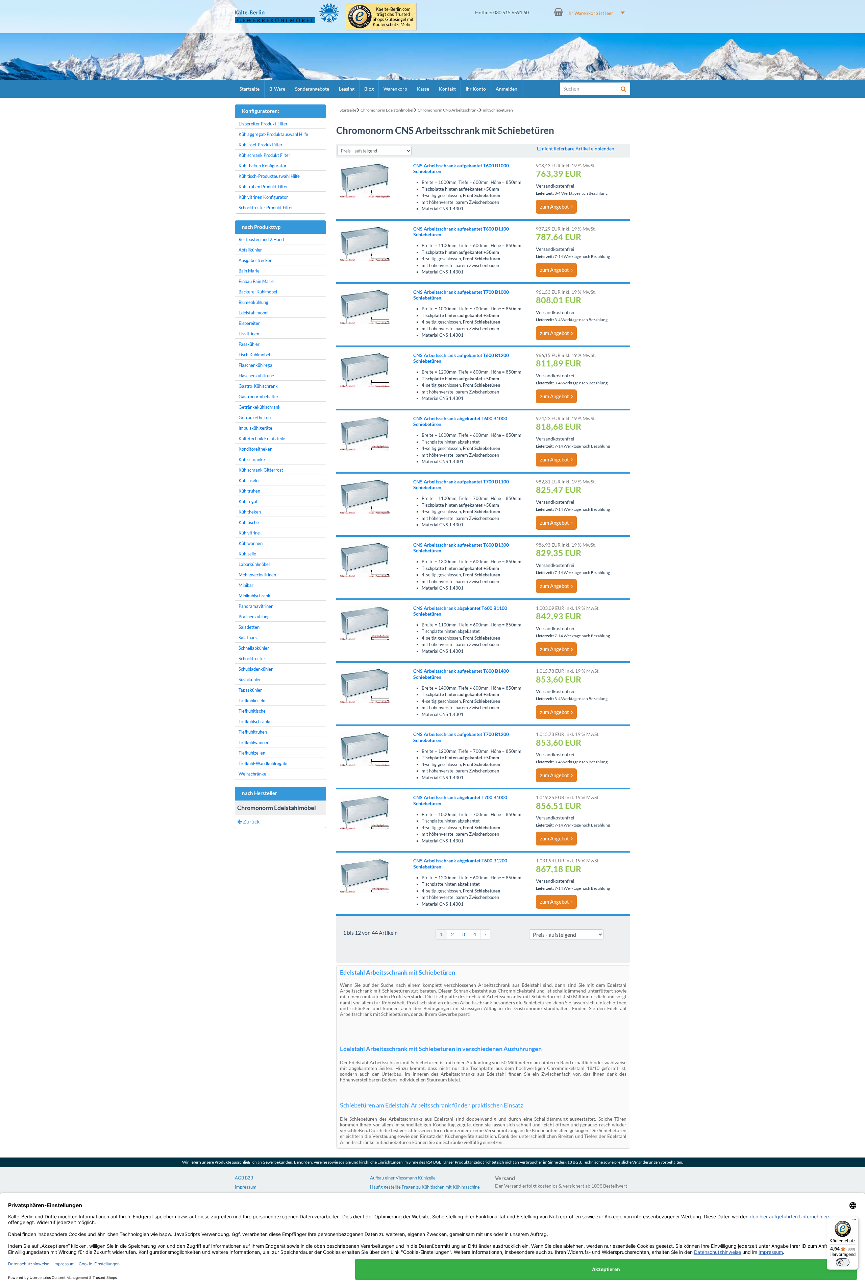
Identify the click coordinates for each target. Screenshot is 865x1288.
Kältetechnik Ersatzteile (262, 438)
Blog (369, 89)
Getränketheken (255, 417)
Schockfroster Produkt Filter (266, 207)
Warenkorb (395, 89)
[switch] (842, 1262)
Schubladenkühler (256, 669)
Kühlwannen (251, 543)
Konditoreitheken (255, 449)
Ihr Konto (476, 89)
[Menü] (854, 1221)
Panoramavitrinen (256, 606)
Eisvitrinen (249, 333)
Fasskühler (249, 344)
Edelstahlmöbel (253, 312)
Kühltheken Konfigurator (263, 165)
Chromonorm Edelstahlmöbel (387, 110)
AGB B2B (244, 1177)
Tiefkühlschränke (255, 721)
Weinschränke (252, 774)
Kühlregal (248, 501)
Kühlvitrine (249, 532)
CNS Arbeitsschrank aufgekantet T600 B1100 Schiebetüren (461, 231)
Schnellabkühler (254, 648)
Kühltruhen (249, 491)
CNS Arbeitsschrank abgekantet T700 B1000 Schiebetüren (460, 800)
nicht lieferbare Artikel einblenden (577, 148)
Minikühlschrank (254, 595)
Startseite (250, 89)
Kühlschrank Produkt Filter (264, 155)
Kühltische (249, 522)
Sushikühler (250, 679)
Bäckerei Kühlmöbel (258, 291)
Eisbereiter (249, 323)
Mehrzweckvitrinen (257, 574)
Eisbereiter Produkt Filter (263, 123)
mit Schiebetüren (498, 110)
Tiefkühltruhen (253, 732)
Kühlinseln (248, 480)
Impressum (245, 1187)
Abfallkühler (250, 250)
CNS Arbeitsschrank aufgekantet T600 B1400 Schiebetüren (461, 673)
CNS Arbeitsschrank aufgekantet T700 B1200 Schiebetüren (461, 737)
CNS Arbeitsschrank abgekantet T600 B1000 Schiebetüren (460, 421)
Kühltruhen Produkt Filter (263, 186)
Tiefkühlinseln (252, 700)
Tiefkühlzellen (252, 753)
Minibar (246, 585)
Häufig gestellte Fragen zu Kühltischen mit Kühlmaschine (425, 1187)
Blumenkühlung (253, 302)
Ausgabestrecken (255, 260)
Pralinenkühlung (254, 616)
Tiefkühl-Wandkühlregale (263, 763)
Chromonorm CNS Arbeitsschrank (448, 110)
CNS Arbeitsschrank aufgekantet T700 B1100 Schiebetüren (461, 484)
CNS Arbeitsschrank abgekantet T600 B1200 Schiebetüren (460, 863)
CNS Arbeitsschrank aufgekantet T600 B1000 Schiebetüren (461, 168)
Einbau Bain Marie (256, 281)
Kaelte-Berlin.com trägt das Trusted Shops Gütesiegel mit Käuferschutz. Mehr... (393, 17)
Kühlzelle (247, 553)
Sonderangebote (312, 89)
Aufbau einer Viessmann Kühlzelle (403, 1177)
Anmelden (506, 89)
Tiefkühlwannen (254, 742)
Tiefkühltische (252, 711)
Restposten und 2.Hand (261, 239)
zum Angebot (555, 207)
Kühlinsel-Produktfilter (260, 144)
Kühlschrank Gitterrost (261, 470)
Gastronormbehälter (258, 396)
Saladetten (249, 627)
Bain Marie (249, 270)
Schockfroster (252, 658)
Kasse (423, 89)
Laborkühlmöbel (254, 564)
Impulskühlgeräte (255, 428)
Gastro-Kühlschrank (258, 386)
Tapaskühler (250, 690)
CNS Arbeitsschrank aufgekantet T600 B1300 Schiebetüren (461, 547)
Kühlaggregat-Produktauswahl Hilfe (273, 134)
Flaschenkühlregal (256, 365)
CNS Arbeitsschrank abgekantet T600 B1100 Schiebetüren (460, 611)
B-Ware (277, 89)
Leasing (346, 89)
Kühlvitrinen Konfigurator (263, 197)
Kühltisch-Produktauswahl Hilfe (269, 176)
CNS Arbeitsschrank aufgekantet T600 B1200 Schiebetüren (461, 358)
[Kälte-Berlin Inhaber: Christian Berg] (287, 13)
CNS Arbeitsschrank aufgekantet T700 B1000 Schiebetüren (461, 295)
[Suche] (624, 88)
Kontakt (447, 89)
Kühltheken (250, 512)
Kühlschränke (252, 459)
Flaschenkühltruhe (256, 375)
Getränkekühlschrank (259, 407)
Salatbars (248, 637)
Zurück (251, 821)
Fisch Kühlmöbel (254, 354)
